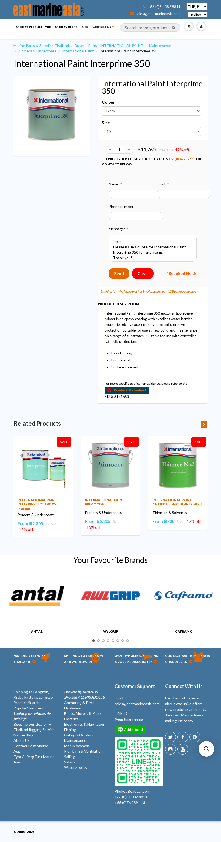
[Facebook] (182, 737)
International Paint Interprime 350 (81, 63)
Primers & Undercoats (37, 51)
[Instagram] (170, 749)
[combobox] (150, 27)
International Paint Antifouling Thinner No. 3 (177, 502)
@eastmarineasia (129, 719)
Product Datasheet (129, 390)
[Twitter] (170, 737)
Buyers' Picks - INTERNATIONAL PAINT (109, 45)
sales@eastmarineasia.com (158, 14)
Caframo (184, 631)
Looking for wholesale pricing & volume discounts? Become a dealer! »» (150, 291)
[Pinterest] (194, 737)
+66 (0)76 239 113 (130, 802)
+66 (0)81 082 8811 (164, 7)
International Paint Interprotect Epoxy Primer (37, 504)
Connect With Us (184, 686)
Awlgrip (110, 631)
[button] (206, 749)
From (30, 523)
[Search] (173, 27)
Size (106, 122)
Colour (108, 102)
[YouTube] (182, 749)
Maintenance (160, 45)
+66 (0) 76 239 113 (181, 159)
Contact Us (101, 27)
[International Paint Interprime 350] (52, 115)
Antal (37, 631)
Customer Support (135, 686)
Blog (85, 27)
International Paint (78, 51)
